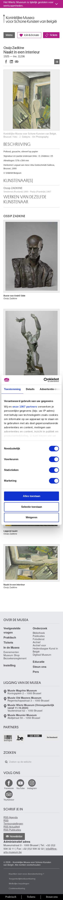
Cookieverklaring (17, 888)
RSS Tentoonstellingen (13, 822)
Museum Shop (12, 655)
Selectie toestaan (31, 506)
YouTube (20, 788)
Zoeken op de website (6, 762)
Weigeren (31, 517)
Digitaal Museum (42, 654)
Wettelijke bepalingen (19, 883)
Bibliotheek (39, 632)
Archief (36, 642)
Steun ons (39, 667)
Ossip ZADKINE (27, 190)
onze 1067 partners (24, 406)
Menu (9, 35)
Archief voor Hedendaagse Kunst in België (45, 648)
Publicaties (39, 635)
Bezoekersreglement (15, 658)
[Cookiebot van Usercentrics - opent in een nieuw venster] (44, 380)
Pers (36, 672)
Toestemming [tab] (12, 389)
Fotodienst (38, 639)
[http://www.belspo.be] (8, 738)
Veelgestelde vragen (12, 630)
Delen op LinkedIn (11, 61)
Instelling (10, 665)
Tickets (53, 35)
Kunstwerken (56, 61)
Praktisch (10, 637)
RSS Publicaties (12, 829)
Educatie (38, 662)
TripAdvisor (9, 799)
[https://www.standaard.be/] (52, 737)
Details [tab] (30, 389)
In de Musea (11, 647)
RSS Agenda (11, 817)
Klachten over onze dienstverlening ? (26, 873)
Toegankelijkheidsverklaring (22, 878)
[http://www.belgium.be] (20, 738)
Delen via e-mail (16, 61)
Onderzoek (40, 628)
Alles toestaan (31, 496)
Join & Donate (31, 35)
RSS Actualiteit (12, 826)
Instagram (32, 788)
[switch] (54, 459)
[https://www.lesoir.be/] (34, 736)
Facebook (9, 788)
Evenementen (11, 652)
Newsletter (16, 836)
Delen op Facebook (6, 61)
